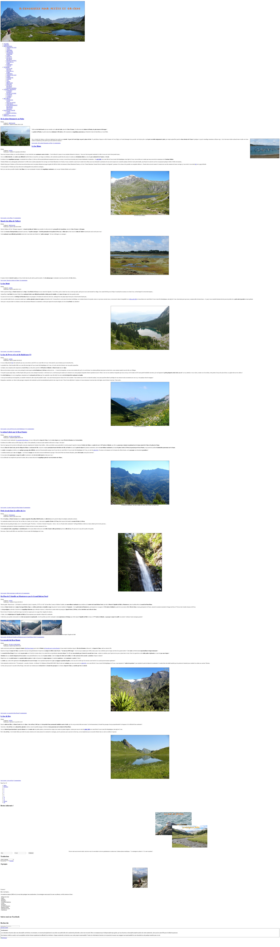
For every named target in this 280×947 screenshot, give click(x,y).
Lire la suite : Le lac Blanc (7, 218)
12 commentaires (57, 143)
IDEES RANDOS (8, 46)
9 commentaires (17, 780)
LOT (7, 80)
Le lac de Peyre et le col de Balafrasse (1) (16, 355)
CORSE (8, 55)
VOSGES (8, 65)
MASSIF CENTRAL (11, 60)
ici (195, 164)
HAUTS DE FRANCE (9, 69)
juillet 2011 (95, 450)
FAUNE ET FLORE (11, 93)
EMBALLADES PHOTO (10, 115)
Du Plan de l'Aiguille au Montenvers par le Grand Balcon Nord (24, 596)
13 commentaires (17, 351)
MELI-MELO (7, 98)
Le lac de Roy (6, 716)
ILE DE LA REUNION (9, 58)
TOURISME (7, 67)
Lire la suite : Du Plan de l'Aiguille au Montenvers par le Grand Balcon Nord (18, 637)
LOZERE (8, 79)
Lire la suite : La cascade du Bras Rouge (10, 713)
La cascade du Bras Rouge (10, 640)
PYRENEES (9, 64)
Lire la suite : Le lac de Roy (7, 780)
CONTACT (6, 114)
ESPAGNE (9, 56)
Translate (11, 861)
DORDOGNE (9, 77)
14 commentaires (23, 280)
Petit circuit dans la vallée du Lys (13, 511)
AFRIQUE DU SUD (11, 47)
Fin (4, 802)
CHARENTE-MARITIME (9, 53)
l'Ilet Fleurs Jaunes (29, 648)
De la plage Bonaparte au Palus (12, 119)
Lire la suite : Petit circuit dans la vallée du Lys (11, 593)
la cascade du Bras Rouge (22, 440)
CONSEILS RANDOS (9, 91)
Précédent (6, 786)
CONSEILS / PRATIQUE (10, 89)
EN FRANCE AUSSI (9, 100)
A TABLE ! (9, 96)
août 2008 (98, 159)
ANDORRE (9, 50)
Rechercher (3, 926)
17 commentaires (17, 218)
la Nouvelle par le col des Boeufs (51, 648)
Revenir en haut (4, 927)
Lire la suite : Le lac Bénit (6, 351)
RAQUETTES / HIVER (9, 110)
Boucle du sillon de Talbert (11, 221)
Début (5, 785)
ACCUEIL (6, 43)
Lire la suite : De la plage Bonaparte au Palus (42, 143)
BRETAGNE (9, 51)
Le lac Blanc (36, 146)
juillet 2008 (87, 729)
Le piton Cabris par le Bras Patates (14, 432)
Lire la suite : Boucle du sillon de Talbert (10, 280)
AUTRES (8, 97)
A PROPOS (6, 45)
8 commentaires (26, 507)
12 (4, 800)
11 (4, 798)
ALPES (8, 48)
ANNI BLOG (9, 103)
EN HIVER (9, 94)
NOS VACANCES (10, 102)
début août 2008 (133, 299)
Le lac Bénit (5, 283)
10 (4, 797)
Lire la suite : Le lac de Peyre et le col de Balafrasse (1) (13, 428)
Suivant (5, 801)
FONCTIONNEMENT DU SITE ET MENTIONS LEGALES (11, 107)
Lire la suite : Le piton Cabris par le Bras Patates (12, 507)
